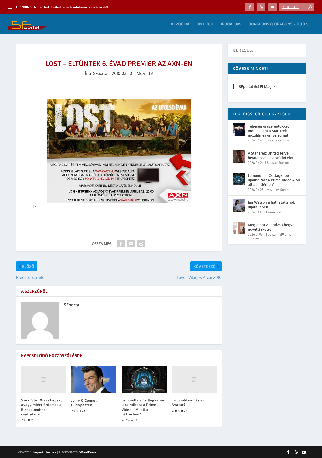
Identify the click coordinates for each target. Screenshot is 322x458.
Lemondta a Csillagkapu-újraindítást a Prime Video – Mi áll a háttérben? (143, 407)
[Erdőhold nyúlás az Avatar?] (194, 379)
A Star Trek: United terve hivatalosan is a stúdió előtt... (73, 7)
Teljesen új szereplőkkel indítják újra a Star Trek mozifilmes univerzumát (268, 130)
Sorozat (272, 163)
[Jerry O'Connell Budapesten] (93, 379)
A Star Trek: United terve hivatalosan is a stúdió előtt (271, 155)
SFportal (100, 73)
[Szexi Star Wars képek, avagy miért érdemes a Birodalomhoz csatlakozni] (43, 379)
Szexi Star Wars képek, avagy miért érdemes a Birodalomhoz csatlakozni (41, 407)
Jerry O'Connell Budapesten (84, 402)
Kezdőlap (181, 24)
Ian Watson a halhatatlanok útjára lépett (271, 204)
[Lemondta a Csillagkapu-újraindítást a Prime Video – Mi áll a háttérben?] (144, 379)
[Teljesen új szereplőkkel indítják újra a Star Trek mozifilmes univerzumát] (239, 129)
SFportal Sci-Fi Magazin (259, 86)
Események (274, 212)
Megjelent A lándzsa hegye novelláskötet (271, 227)
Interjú (205, 24)
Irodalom (231, 24)
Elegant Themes (44, 452)
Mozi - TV (145, 73)
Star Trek (284, 163)
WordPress (87, 452)
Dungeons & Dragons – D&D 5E (279, 24)
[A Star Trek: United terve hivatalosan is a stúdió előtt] (239, 156)
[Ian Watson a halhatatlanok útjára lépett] (239, 205)
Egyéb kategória (278, 140)
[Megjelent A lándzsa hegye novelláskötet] (239, 228)
